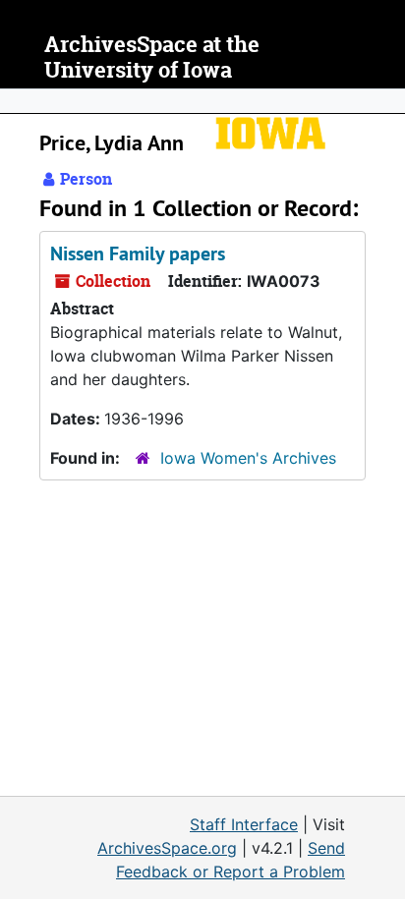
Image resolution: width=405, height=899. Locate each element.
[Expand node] (385, 101)
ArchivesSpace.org (167, 848)
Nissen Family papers (137, 253)
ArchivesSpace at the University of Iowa (152, 57)
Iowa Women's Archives (248, 458)
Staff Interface (244, 824)
